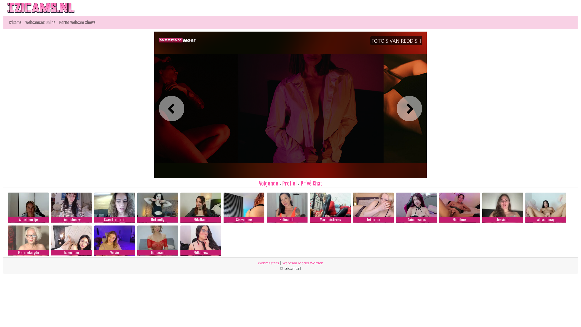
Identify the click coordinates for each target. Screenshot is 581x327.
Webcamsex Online (40, 22)
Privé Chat (311, 183)
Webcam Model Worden (302, 263)
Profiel (289, 183)
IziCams (15, 22)
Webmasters (268, 263)
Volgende (268, 183)
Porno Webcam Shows (77, 22)
